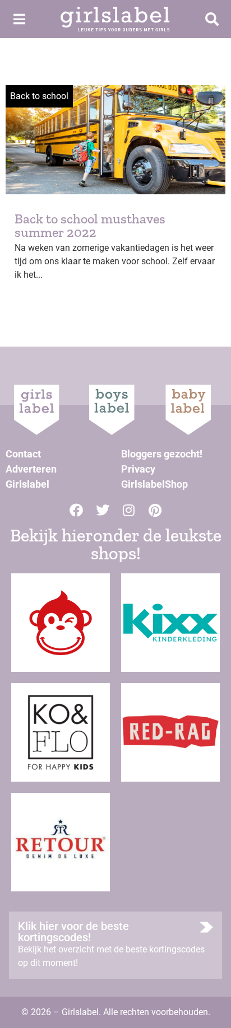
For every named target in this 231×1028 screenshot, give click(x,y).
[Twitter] (102, 510)
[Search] (211, 19)
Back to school (39, 96)
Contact (23, 454)
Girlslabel (27, 484)
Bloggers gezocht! (161, 454)
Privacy (138, 469)
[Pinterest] (155, 510)
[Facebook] (76, 510)
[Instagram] (129, 510)
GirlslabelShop (154, 484)
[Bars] (19, 19)
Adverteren (31, 469)
